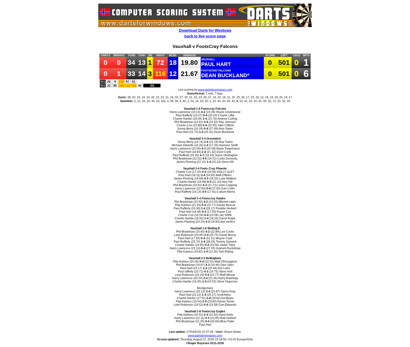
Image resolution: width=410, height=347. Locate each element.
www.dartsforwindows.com (215, 89)
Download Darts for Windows (205, 30)
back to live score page (205, 36)
